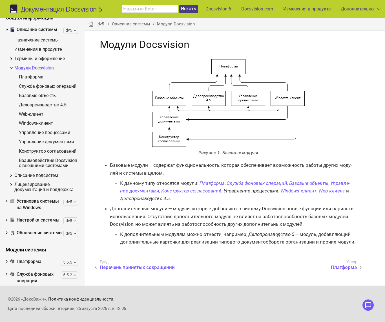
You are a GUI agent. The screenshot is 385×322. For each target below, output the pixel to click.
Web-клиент (31, 114)
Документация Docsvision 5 (61, 9)
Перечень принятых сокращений (137, 267)
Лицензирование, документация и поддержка (44, 187)
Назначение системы (36, 40)
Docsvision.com (257, 9)
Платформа (31, 77)
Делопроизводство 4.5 (43, 105)
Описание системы (37, 29)
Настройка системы (38, 220)
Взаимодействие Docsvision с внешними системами (48, 163)
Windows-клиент (36, 123)
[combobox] (150, 9)
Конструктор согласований (47, 151)
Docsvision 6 (218, 9)
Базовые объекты (38, 95)
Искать (188, 8)
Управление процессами (44, 132)
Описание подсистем (36, 175)
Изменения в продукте (307, 9)
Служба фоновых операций (47, 86)
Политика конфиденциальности (80, 299)
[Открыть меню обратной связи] (368, 305)
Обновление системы (40, 232)
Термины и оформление (39, 58)
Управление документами (46, 142)
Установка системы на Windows (38, 204)
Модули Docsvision (34, 68)
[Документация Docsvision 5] (15, 9)
